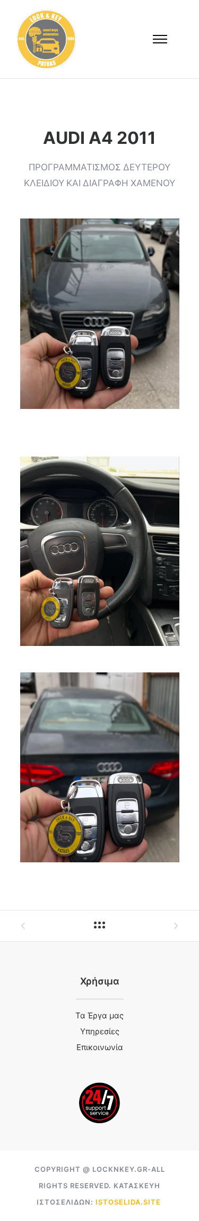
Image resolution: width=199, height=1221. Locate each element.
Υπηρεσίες (99, 1032)
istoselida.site (128, 1202)
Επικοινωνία (99, 1048)
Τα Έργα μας (99, 1016)
